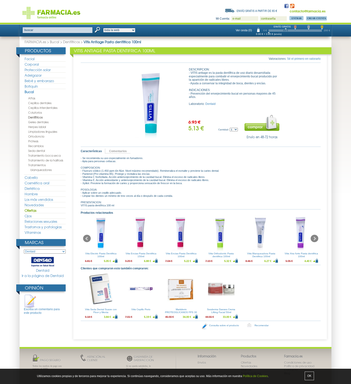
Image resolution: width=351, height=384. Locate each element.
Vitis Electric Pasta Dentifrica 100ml (101, 255)
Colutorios (35, 112)
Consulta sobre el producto (224, 325)
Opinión (34, 287)
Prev (87, 238)
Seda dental (36, 151)
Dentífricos (71, 41)
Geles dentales (38, 122)
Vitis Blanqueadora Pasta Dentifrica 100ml (261, 255)
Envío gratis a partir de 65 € (257, 11)
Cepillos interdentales (43, 108)
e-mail (237, 18)
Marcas (34, 242)
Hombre (31, 194)
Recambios (36, 146)
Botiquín (31, 86)
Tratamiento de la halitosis (45, 160)
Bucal (54, 41)
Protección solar (38, 69)
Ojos (28, 215)
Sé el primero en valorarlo (304, 58)
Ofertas (30, 210)
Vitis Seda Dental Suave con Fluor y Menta (101, 311)
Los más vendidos (39, 199)
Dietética (32, 188)
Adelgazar (33, 75)
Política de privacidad (299, 366)
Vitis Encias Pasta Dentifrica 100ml (181, 255)
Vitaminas (33, 232)
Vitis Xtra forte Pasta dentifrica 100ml (301, 255)
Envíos (202, 362)
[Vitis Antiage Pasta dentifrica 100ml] (150, 103)
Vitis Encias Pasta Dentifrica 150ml (141, 255)
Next (314, 238)
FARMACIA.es (35, 41)
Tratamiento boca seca (44, 155)
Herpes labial (37, 127)
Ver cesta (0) (244, 30)
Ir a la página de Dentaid (43, 275)
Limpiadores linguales (42, 131)
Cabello (31, 177)
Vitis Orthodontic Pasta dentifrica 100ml (221, 255)
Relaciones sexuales (41, 221)
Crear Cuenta (316, 18)
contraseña (268, 18)
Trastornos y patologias (43, 226)
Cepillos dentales (40, 103)
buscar (28, 30)
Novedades (34, 205)
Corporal (32, 64)
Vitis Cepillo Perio (140, 309)
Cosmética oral (37, 183)
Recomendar (262, 325)
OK (309, 376)
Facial (30, 58)
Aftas (31, 98)
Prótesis (33, 141)
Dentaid (42, 270)
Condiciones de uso (298, 362)
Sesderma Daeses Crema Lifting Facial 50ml (221, 311)
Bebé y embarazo (39, 80)
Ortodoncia (36, 136)
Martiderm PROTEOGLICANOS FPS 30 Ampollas (181, 312)
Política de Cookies (255, 376)
